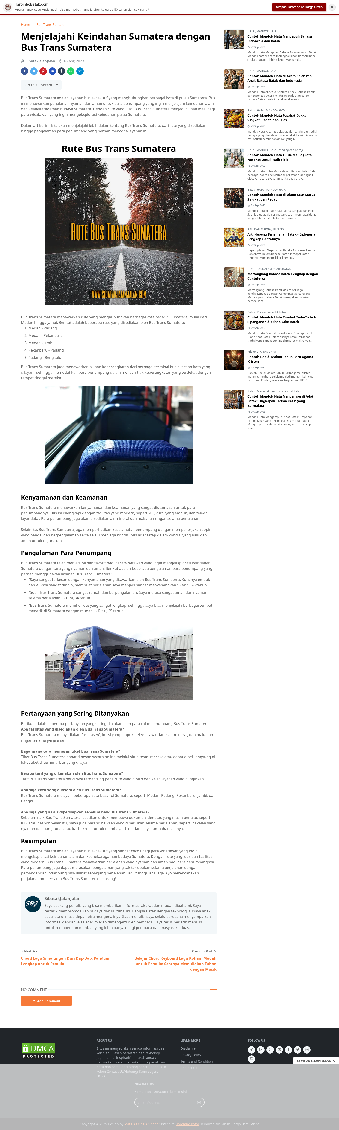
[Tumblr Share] (61, 71)
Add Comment (48, 1001)
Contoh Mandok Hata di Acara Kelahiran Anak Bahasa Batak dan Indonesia (279, 78)
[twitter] (297, 1050)
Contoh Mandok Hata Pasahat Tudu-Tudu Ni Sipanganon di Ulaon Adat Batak (282, 319)
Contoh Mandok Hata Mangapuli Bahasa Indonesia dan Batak (279, 38)
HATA (251, 31)
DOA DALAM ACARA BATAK (273, 269)
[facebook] (288, 1050)
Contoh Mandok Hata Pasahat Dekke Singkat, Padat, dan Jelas (276, 118)
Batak (251, 111)
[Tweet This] (34, 71)
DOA (250, 269)
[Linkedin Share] (52, 71)
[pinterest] (270, 1050)
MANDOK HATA (266, 31)
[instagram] (307, 1050)
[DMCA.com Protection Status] (38, 1051)
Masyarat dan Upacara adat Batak (279, 391)
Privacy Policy (191, 1055)
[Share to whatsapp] (70, 71)
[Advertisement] (169, 1097)
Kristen (252, 352)
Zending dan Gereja (291, 150)
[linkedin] (261, 1050)
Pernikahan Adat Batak (271, 312)
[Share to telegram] (80, 71)
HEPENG (278, 229)
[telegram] (251, 1050)
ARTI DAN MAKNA (259, 229)
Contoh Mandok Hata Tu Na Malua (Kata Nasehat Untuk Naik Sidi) (279, 157)
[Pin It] (43, 71)
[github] (251, 1059)
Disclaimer (189, 1048)
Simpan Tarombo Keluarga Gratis (299, 7)
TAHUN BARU (267, 352)
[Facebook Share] (24, 71)
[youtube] (279, 1050)
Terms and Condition (197, 1061)
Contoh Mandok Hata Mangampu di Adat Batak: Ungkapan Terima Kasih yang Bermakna (280, 401)
